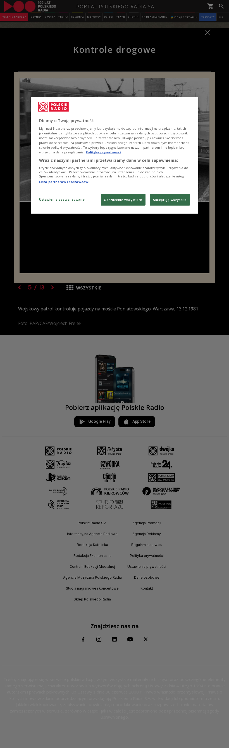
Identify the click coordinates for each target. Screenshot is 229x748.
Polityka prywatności (103, 152)
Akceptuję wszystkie (170, 200)
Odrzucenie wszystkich (123, 200)
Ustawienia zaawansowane (62, 199)
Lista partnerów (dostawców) (64, 182)
